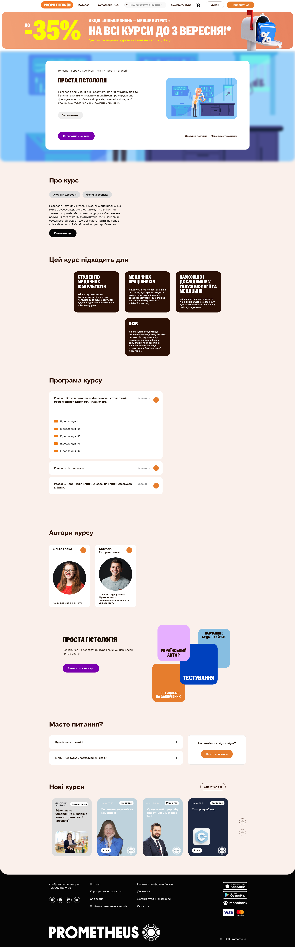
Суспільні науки (92, 70)
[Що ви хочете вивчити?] (145, 5)
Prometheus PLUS (108, 4)
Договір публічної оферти (154, 898)
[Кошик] (198, 5)
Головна (63, 70)
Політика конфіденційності (155, 884)
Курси (75, 70)
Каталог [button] (83, 4)
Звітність (143, 906)
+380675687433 (60, 887)
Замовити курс (181, 4)
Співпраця (96, 898)
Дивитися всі (213, 786)
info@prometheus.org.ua (64, 884)
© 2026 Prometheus (233, 939)
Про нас (95, 884)
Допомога (143, 891)
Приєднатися (240, 4)
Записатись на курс (76, 136)
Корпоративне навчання (106, 891)
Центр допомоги (217, 754)
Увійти (215, 4)
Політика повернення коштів (108, 906)
